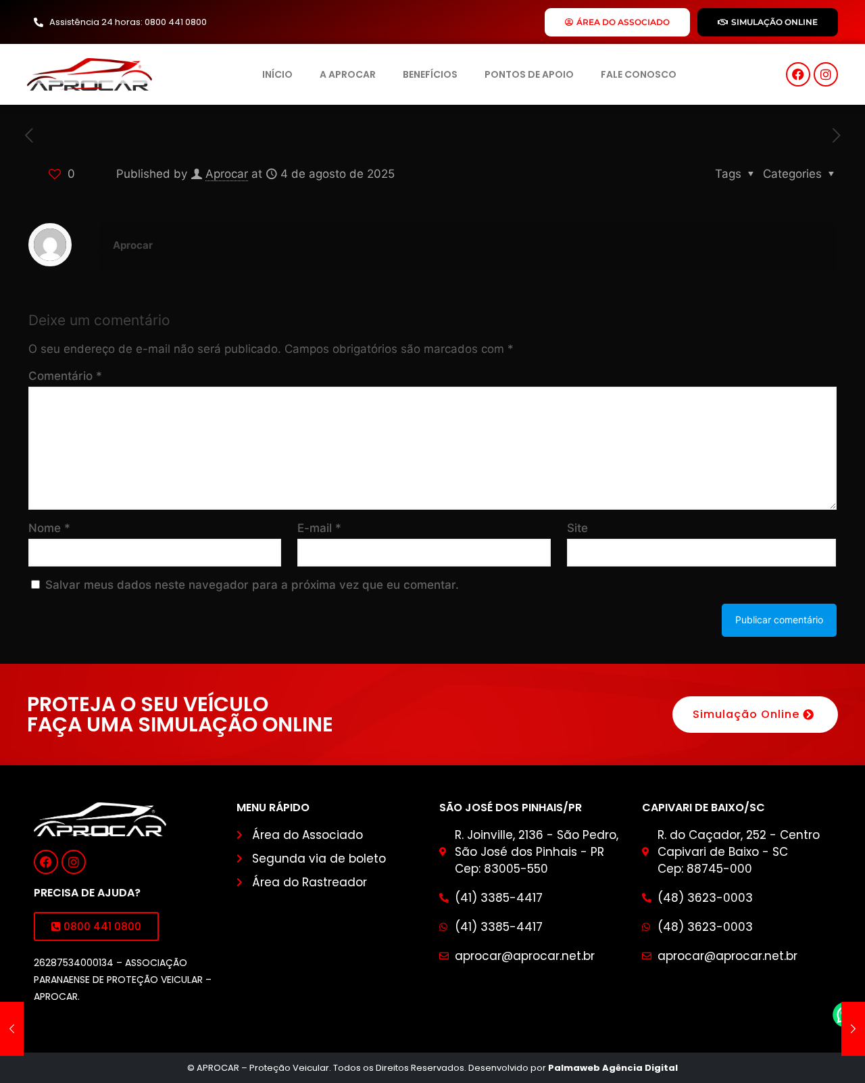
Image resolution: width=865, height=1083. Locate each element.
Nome (49, 528)
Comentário (65, 376)
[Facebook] (798, 74)
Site (577, 528)
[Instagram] (826, 74)
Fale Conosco (638, 74)
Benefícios (430, 74)
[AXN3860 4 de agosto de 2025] (853, 1029)
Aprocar (226, 173)
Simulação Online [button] (746, 714)
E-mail (319, 528)
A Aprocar (348, 74)
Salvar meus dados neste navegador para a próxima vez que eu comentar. (252, 585)
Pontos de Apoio (529, 74)
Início (277, 74)
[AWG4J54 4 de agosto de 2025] (12, 1029)
